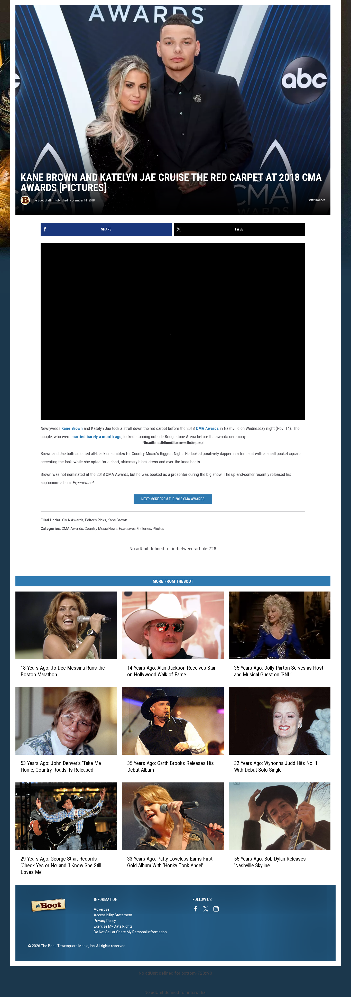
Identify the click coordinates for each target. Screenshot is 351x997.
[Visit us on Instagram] (218, 909)
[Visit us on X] (208, 909)
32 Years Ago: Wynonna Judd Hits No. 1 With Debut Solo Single (276, 766)
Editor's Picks (95, 520)
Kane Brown (72, 428)
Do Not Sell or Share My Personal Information (130, 932)
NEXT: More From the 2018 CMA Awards (173, 499)
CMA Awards (207, 428)
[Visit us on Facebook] (197, 909)
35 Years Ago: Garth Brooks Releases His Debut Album (170, 766)
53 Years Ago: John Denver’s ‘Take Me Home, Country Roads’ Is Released (61, 766)
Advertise (101, 909)
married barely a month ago (96, 436)
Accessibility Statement (113, 915)
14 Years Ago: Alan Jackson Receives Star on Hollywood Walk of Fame (171, 671)
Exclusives (127, 529)
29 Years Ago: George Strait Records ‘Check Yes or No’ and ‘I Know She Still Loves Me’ (61, 865)
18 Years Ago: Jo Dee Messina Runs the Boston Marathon (63, 671)
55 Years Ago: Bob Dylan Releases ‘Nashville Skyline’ (270, 862)
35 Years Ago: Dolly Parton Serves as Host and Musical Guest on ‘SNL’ (278, 671)
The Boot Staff (41, 200)
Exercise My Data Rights (113, 926)
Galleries (144, 529)
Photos (158, 529)
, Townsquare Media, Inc (75, 946)
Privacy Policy (105, 921)
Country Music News (101, 529)
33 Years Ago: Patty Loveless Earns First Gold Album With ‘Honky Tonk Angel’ (170, 862)
